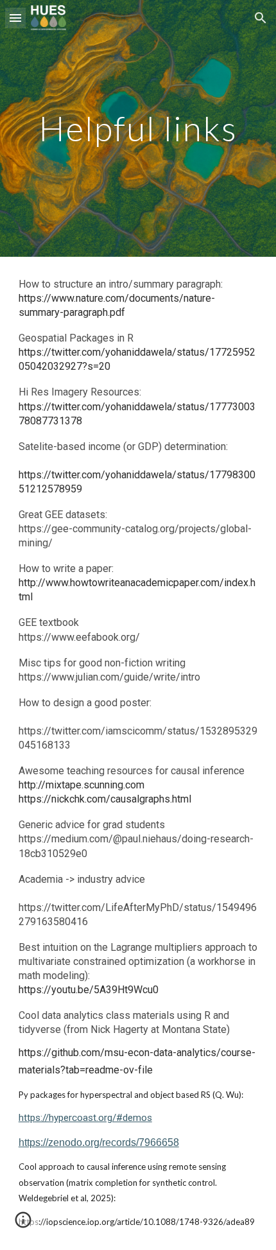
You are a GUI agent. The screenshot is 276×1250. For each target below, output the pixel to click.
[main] (138, 128)
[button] (15, 17)
